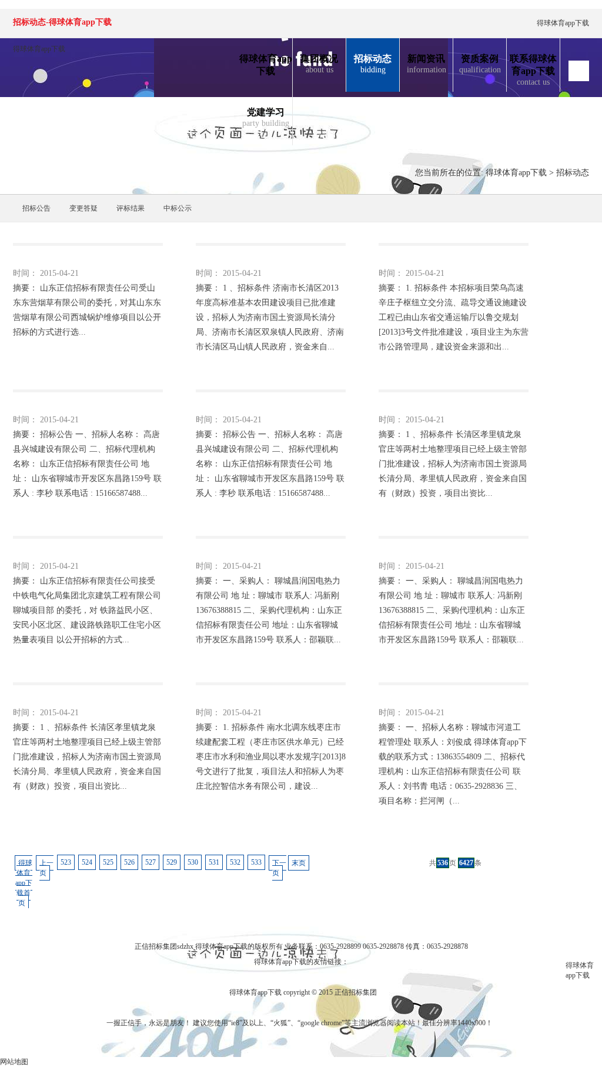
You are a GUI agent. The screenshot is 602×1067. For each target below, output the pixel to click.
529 (171, 862)
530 (193, 862)
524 (87, 862)
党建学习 (265, 117)
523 (66, 862)
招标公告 (36, 208)
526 (129, 862)
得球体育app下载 (563, 23)
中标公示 (177, 208)
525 (108, 862)
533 (256, 862)
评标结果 (130, 208)
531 (214, 862)
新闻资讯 (426, 64)
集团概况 (319, 64)
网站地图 (14, 1062)
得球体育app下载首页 (23, 883)
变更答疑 (83, 208)
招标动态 (373, 64)
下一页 (279, 868)
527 (150, 862)
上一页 (46, 868)
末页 (299, 863)
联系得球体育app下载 (533, 70)
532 (235, 862)
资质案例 (480, 64)
